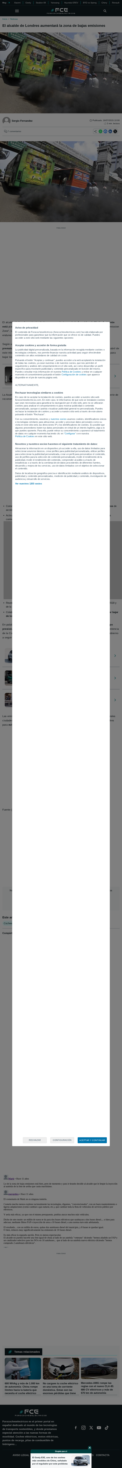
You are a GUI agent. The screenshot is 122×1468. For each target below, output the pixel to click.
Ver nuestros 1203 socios (28, 483)
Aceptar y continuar (92, 1140)
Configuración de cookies (74, 374)
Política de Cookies (71, 371)
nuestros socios (59, 419)
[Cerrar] (90, 1447)
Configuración (62, 1140)
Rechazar (35, 1140)
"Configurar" (70, 433)
